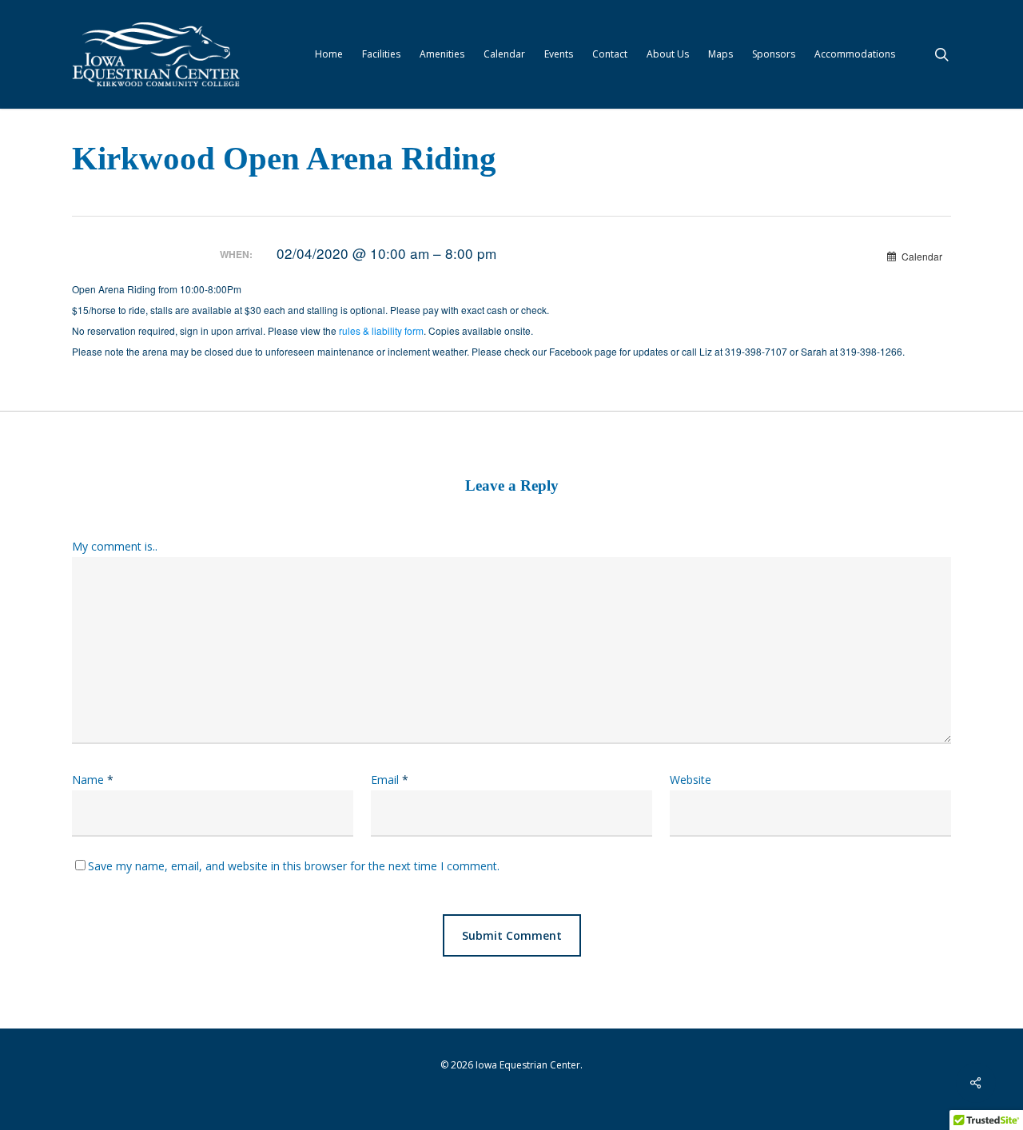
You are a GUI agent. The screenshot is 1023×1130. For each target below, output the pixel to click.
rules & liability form (381, 330)
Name (92, 779)
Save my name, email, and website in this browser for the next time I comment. (294, 865)
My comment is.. (114, 546)
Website (690, 779)
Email (389, 779)
